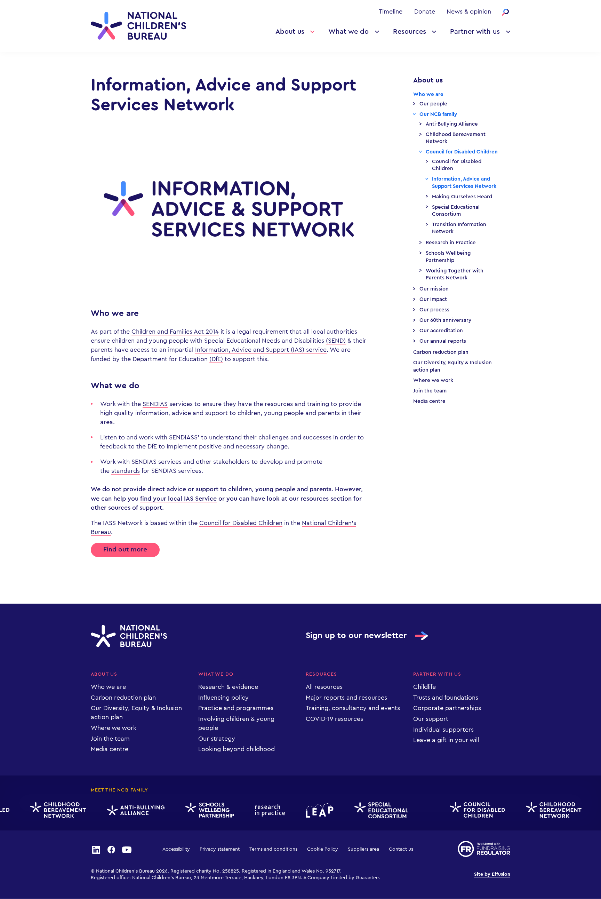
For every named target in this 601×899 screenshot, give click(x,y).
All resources (324, 687)
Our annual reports (442, 341)
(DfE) (216, 359)
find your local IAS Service (178, 498)
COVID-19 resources (334, 719)
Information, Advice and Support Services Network (464, 182)
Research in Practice (451, 242)
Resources (409, 31)
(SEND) (336, 340)
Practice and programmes (235, 708)
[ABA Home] (131, 810)
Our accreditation (441, 330)
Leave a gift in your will (446, 740)
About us (289, 31)
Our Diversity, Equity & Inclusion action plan (452, 366)
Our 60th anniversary (445, 320)
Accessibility (176, 849)
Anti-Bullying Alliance (452, 124)
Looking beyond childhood (236, 749)
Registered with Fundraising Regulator (484, 849)
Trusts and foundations (445, 697)
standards (125, 471)
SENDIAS (155, 404)
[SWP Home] (205, 810)
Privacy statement (220, 849)
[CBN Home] (53, 810)
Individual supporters (443, 729)
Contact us (401, 849)
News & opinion (469, 11)
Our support (430, 719)
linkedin (96, 849)
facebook (111, 849)
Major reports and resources (346, 697)
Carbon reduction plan (440, 352)
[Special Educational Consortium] (376, 810)
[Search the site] (505, 12)
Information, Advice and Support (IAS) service (261, 350)
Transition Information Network (459, 228)
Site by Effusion (492, 874)
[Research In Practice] (265, 810)
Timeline (390, 11)
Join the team (430, 390)
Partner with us (475, 31)
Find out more (125, 549)
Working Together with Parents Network (454, 274)
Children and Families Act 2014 (175, 331)
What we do (348, 31)
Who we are (428, 94)
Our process (434, 309)
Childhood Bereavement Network (456, 138)
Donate (424, 11)
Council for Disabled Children (240, 523)
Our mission (434, 289)
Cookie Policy (322, 849)
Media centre (429, 401)
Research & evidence (228, 687)
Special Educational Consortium (456, 211)
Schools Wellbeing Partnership (448, 256)
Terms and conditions (273, 849)
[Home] (138, 26)
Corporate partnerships (447, 708)
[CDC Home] (472, 810)
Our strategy (216, 738)
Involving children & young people (236, 723)
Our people (433, 103)
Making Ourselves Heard (462, 196)
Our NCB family (438, 114)
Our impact (433, 299)
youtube (127, 849)
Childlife (424, 687)
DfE (152, 446)
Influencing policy (223, 697)
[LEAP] (315, 810)
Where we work (433, 380)
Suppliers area (363, 849)
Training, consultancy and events (353, 708)
